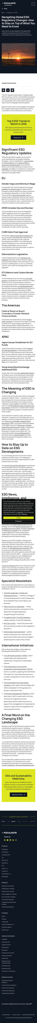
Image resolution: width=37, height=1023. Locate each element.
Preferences (18, 521)
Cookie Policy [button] (20, 512)
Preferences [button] (24, 514)
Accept (18, 517)
